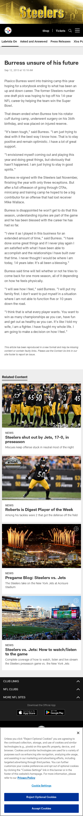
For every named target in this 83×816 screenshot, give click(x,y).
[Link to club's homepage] (8, 29)
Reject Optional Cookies (41, 797)
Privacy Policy (26, 777)
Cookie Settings (41, 785)
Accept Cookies (41, 808)
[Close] (78, 732)
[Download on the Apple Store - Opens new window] (27, 712)
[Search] (70, 30)
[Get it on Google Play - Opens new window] (54, 714)
